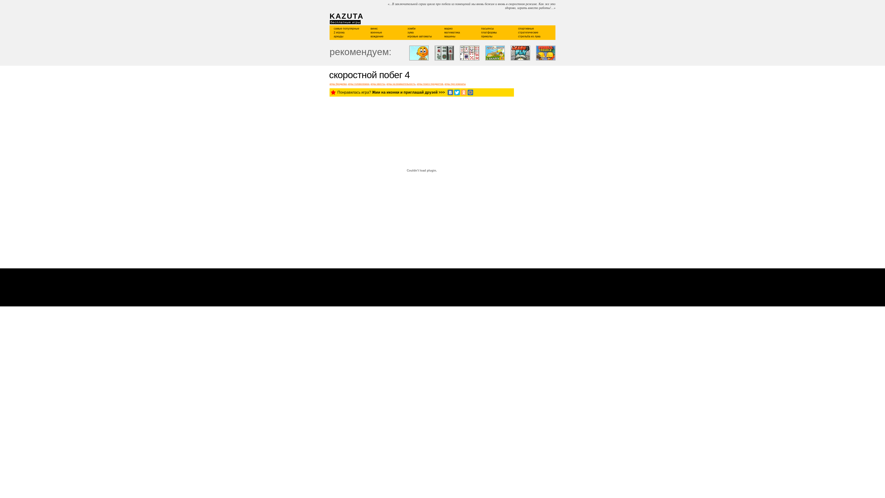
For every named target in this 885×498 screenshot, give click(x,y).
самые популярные (346, 28)
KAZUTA (347, 16)
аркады (338, 36)
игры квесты (378, 84)
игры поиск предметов (430, 84)
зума (410, 32)
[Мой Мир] (470, 92)
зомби (411, 28)
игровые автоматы (419, 36)
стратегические (528, 32)
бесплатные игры (345, 22)
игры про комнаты (455, 84)
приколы (487, 36)
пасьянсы (487, 28)
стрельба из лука (529, 36)
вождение (377, 36)
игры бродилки (338, 84)
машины (449, 36)
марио (448, 28)
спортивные (526, 28)
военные (376, 32)
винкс (374, 28)
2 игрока (339, 32)
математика (452, 32)
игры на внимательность (401, 84)
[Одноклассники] (463, 92)
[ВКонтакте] (450, 92)
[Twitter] (457, 92)
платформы (489, 32)
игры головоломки (358, 84)
